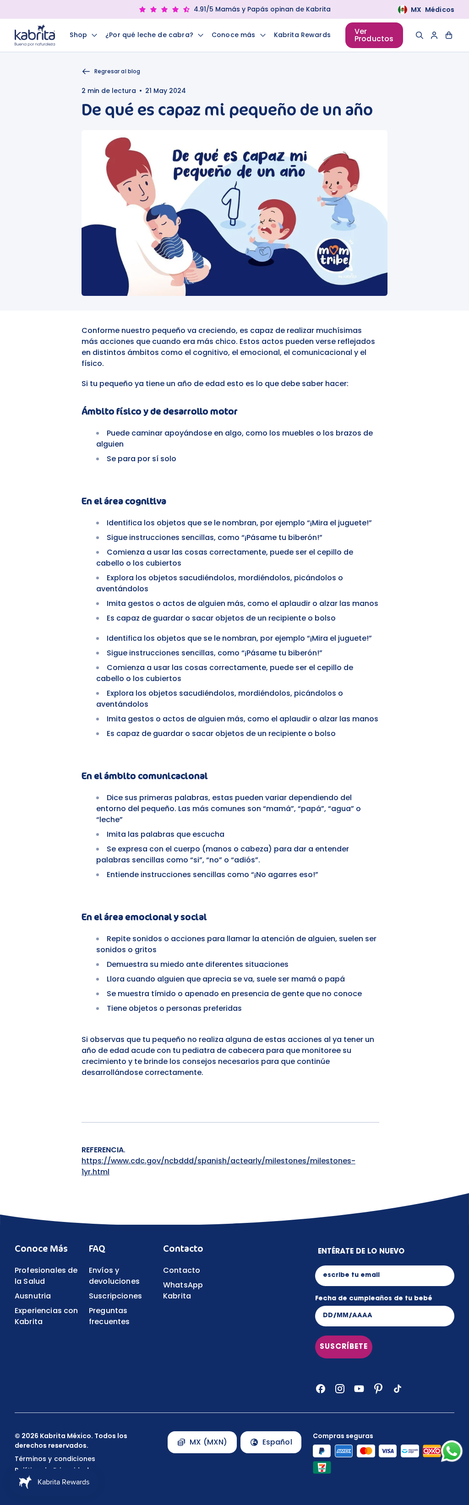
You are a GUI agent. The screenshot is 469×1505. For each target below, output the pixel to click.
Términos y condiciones (55, 1458)
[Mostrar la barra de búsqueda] (419, 35)
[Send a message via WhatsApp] (451, 1451)
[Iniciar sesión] (434, 35)
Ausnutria (33, 1296)
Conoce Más (41, 1248)
